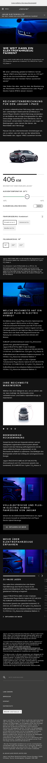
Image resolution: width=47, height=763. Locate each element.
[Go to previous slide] (38, 576)
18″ (5, 245)
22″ (21, 245)
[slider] (27, 196)
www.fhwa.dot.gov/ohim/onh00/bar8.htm (28, 648)
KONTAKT (6, 701)
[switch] (38, 206)
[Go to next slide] (42, 576)
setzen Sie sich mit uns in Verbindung (27, 737)
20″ (13, 245)
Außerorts (9, 228)
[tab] (4, 429)
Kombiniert (9, 222)
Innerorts (24, 222)
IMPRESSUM (7, 696)
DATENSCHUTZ (8, 706)
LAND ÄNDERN (8, 692)
